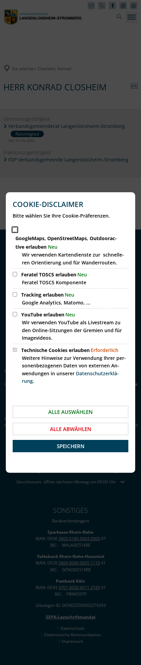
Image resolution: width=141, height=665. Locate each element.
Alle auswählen (70, 411)
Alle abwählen (70, 429)
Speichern (71, 446)
